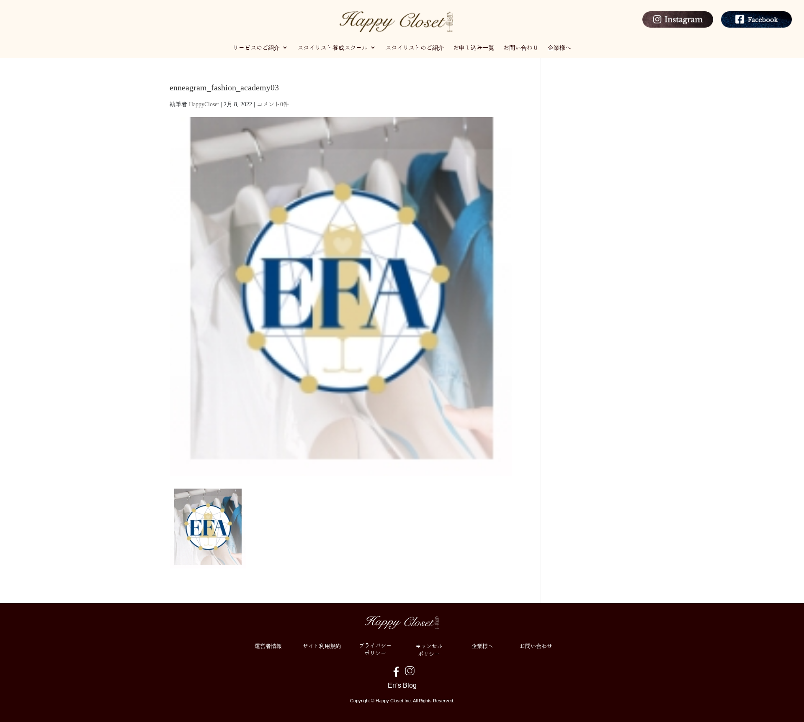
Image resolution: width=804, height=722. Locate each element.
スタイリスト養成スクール (332, 47)
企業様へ (559, 47)
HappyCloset (204, 104)
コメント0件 (273, 104)
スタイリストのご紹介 (414, 47)
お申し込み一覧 (473, 47)
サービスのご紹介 (256, 47)
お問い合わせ (521, 47)
